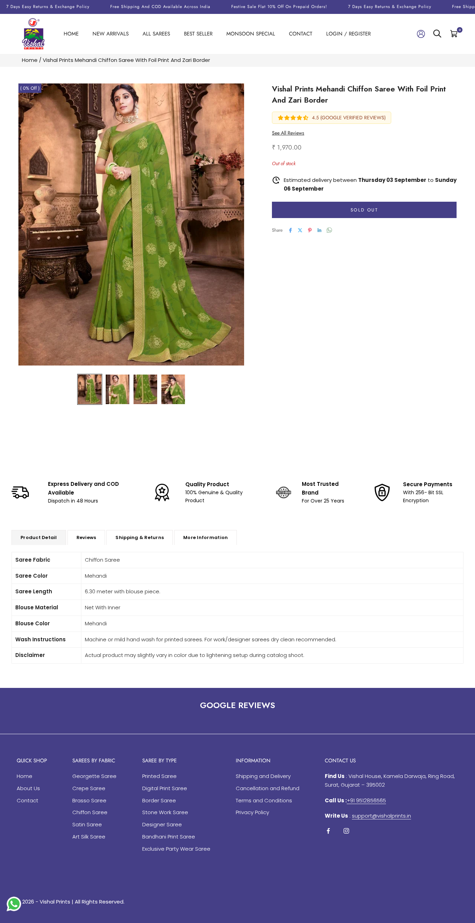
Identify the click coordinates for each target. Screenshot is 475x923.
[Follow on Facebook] (328, 830)
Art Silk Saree (88, 836)
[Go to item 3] (145, 389)
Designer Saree (162, 824)
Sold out (364, 210)
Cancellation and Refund (267, 788)
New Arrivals (110, 34)
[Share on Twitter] (300, 230)
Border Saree (159, 800)
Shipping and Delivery (263, 776)
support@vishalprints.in (381, 815)
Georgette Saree (94, 776)
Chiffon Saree (89, 812)
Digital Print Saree (164, 788)
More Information (205, 537)
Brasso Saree (89, 800)
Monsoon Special (250, 34)
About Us (28, 788)
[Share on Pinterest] (310, 230)
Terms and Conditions (264, 800)
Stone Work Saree (165, 812)
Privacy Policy (252, 812)
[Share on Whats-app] (329, 230)
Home (71, 34)
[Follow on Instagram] (346, 830)
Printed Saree (159, 776)
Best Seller (198, 34)
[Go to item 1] (89, 389)
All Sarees (156, 34)
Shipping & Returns (139, 537)
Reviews (86, 537)
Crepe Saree (88, 788)
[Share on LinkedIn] (319, 230)
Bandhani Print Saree (168, 836)
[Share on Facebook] (290, 230)
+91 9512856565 (366, 800)
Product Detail (39, 537)
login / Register (348, 34)
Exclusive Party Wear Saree (176, 848)
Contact (300, 34)
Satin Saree (87, 824)
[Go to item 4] (173, 389)
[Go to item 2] (117, 389)
